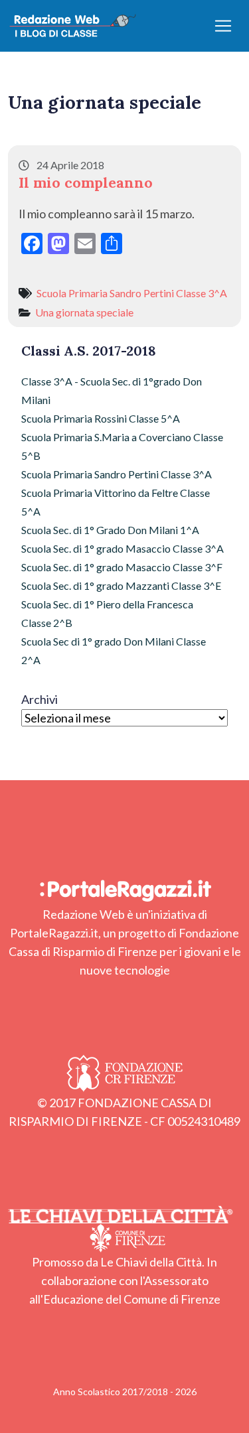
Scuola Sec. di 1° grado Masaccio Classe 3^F (121, 567)
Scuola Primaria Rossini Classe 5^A (100, 418)
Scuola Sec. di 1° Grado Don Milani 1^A (110, 529)
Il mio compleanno (86, 182)
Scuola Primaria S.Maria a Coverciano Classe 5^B (122, 446)
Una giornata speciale (84, 312)
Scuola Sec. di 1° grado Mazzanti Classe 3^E (121, 585)
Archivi (39, 699)
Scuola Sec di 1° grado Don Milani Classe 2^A (113, 650)
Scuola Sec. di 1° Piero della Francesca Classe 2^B (107, 613)
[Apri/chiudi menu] (223, 25)
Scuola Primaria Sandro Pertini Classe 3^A (132, 293)
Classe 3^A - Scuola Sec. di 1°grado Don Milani (111, 390)
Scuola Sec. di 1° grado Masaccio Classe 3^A (122, 548)
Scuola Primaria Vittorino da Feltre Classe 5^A (115, 501)
